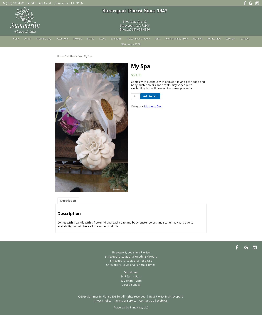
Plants (90, 38)
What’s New (214, 38)
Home (16, 38)
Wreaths (231, 38)
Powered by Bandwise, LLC (131, 307)
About (27, 38)
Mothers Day (43, 38)
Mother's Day (74, 56)
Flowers (77, 38)
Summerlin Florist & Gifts (104, 296)
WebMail (162, 300)
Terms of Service (125, 300)
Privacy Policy (102, 300)
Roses (102, 38)
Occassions (62, 38)
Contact (244, 38)
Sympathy (116, 38)
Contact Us (146, 300)
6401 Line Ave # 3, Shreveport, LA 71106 (56, 3)
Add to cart (150, 96)
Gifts (158, 38)
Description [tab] (68, 200)
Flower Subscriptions (139, 38)
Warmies (198, 38)
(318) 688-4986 (14, 3)
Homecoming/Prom (177, 38)
